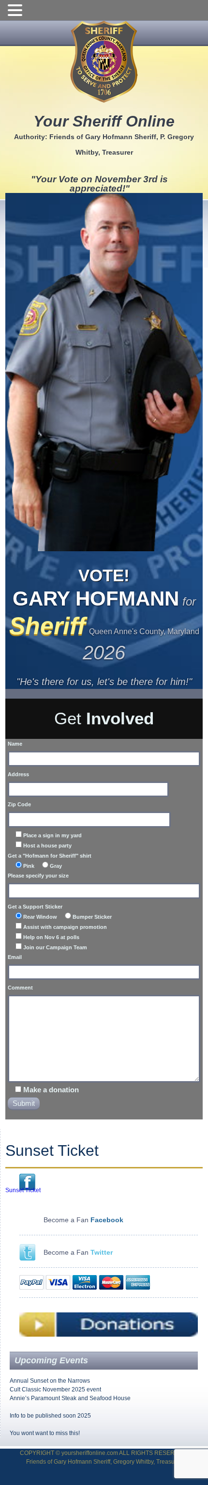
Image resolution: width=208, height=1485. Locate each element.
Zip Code (19, 804)
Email (15, 957)
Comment (20, 987)
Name (15, 744)
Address (18, 774)
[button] (16, 10)
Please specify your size (38, 875)
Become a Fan (78, 1252)
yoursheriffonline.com (89, 1453)
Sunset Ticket (23, 1190)
